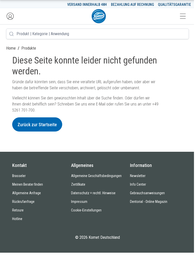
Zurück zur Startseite (37, 124)
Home (11, 48)
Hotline (17, 219)
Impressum (79, 202)
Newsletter (137, 176)
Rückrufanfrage (23, 202)
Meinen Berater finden (27, 184)
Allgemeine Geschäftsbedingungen (96, 176)
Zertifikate (78, 184)
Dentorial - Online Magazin (148, 202)
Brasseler (19, 176)
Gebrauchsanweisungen (147, 193)
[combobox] (97, 34)
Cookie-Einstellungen (86, 210)
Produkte (28, 48)
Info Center (138, 184)
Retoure (18, 210)
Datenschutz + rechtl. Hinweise (93, 193)
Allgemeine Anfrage (26, 193)
